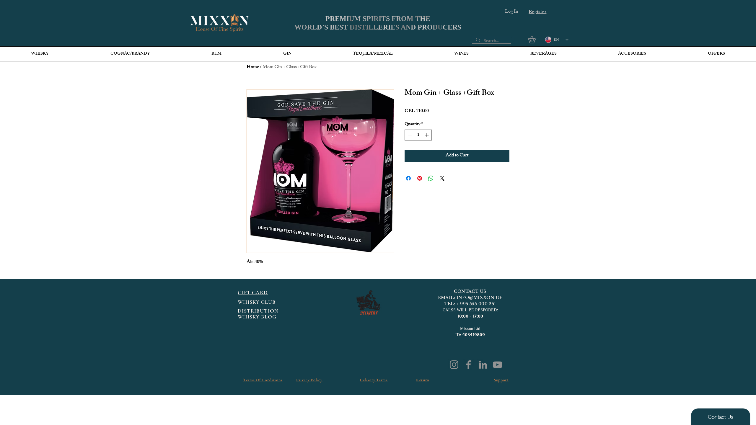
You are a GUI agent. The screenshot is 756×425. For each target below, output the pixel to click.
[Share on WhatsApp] (430, 178)
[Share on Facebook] (408, 178)
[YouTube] (497, 364)
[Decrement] (409, 135)
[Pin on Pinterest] (419, 178)
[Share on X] (442, 178)
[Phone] (515, 40)
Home (253, 67)
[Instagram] (454, 364)
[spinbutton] (418, 135)
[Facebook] (468, 364)
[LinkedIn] (483, 364)
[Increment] (427, 135)
